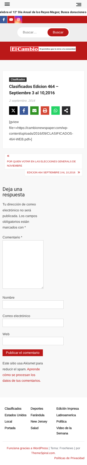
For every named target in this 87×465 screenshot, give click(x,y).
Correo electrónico (16, 316)
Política (61, 421)
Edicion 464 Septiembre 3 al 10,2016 (51, 172)
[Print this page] (45, 110)
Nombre (9, 297)
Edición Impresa (67, 408)
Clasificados (18, 79)
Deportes (37, 408)
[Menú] (7, 4)
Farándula (37, 415)
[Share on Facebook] (24, 110)
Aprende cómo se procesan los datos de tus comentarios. (22, 374)
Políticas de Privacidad (69, 458)
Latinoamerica (66, 415)
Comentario (12, 237)
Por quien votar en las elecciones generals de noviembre (41, 163)
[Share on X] (13, 110)
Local (8, 421)
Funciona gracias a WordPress (27, 448)
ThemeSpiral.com (43, 453)
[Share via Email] (34, 110)
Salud (34, 428)
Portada (10, 428)
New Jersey (39, 421)
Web (6, 334)
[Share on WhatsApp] (55, 110)
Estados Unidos (16, 415)
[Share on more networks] (66, 110)
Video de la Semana (64, 430)
